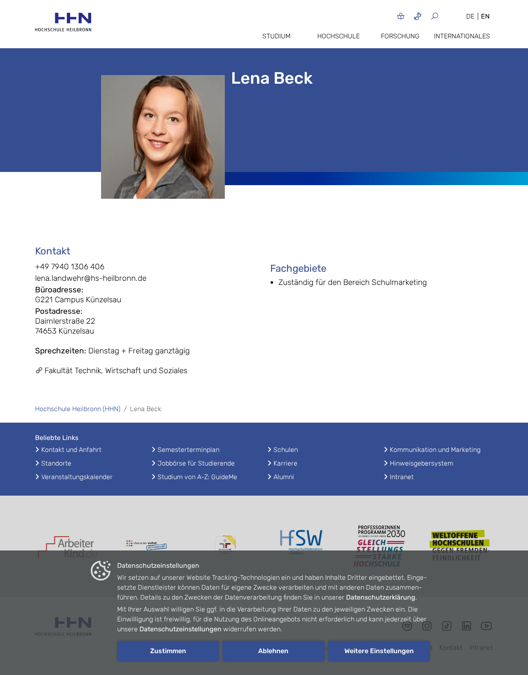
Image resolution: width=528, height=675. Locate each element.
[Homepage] (63, 24)
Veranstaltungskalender (77, 477)
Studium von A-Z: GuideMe (197, 477)
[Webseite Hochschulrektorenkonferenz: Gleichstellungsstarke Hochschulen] (460, 546)
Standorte (56, 463)
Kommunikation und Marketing (435, 450)
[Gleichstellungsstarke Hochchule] (382, 546)
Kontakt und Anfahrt (71, 450)
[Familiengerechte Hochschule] (225, 546)
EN (485, 16)
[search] (444, 16)
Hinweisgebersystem (421, 463)
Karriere (285, 463)
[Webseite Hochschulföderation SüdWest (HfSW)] (303, 545)
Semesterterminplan (188, 450)
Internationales (462, 36)
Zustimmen (168, 651)
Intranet (402, 477)
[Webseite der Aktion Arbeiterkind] (68, 546)
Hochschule (338, 36)
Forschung (400, 36)
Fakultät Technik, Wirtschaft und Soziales (116, 370)
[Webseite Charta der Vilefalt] (146, 546)
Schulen (285, 450)
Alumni (283, 477)
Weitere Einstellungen (379, 651)
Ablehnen (273, 651)
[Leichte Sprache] (400, 16)
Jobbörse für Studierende (196, 463)
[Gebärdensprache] (417, 16)
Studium (276, 36)
